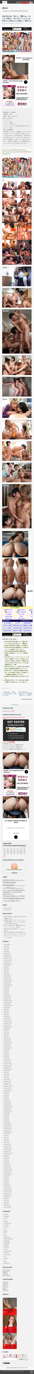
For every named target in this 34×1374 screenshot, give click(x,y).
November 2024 (8, 981)
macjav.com (5, 1282)
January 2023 (7, 1020)
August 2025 (7, 965)
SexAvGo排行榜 (6, 1275)
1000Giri (12, 880)
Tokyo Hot (6, 1253)
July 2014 (6, 1198)
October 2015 (7, 1172)
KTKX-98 (12, 892)
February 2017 (7, 1144)
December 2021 (8, 1042)
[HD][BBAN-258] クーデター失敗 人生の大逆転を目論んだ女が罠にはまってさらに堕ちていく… (17, 682)
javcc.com (21, 1371)
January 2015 (7, 1188)
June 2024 (6, 990)
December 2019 (8, 1084)
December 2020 (8, 1063)
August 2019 (7, 1091)
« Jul (4, 856)
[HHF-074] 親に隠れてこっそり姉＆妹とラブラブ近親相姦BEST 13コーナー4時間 (25, 694)
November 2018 (8, 1107)
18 (7, 851)
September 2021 (8, 1048)
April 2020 (6, 1077)
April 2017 (6, 1141)
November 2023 (8, 1002)
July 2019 (6, 1093)
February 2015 (7, 1186)
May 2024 (6, 991)
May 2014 (6, 1202)
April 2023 (6, 1014)
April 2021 (6, 1056)
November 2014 (8, 1191)
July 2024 (6, 988)
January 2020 (7, 1083)
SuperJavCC (12, 23)
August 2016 (7, 1155)
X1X (4, 901)
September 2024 (8, 984)
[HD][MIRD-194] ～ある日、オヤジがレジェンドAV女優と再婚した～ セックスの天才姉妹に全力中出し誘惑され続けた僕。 (15, 922)
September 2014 (8, 1195)
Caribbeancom (9, 882)
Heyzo (12, 888)
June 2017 (6, 1137)
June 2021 (6, 1053)
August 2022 (7, 1028)
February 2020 (7, 1081)
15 (21, 850)
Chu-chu (19, 885)
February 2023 (7, 1018)
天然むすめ (15, 901)
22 (21, 851)
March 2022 (7, 1037)
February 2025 (7, 976)
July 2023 (6, 1009)
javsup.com (5, 1283)
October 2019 (7, 1088)
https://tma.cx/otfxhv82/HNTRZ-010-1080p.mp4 (14, 150)
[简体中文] (22, 2)
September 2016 (8, 1153)
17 (4, 851)
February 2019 (7, 1102)
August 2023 (7, 1007)
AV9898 (22, 880)
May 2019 (6, 1097)
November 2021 (8, 1044)
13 (14, 850)
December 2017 (8, 1127)
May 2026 (6, 949)
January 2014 (7, 1207)
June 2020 (6, 1074)
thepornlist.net (6, 1271)
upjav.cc (5, 1288)
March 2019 (7, 1100)
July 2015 (6, 1177)
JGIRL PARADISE (8, 1239)
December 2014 (8, 1190)
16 (24, 850)
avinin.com (5, 1287)
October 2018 (7, 1109)
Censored (6, 688)
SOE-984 (18, 896)
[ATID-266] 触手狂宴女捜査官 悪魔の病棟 (15, 651)
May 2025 (6, 970)
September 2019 (8, 1090)
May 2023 (6, 1013)
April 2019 (6, 1098)
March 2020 (7, 1079)
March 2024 (7, 995)
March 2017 (7, 1142)
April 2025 (6, 972)
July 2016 (6, 1156)
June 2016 (6, 1158)
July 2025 (6, 967)
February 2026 (7, 955)
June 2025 (6, 969)
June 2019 (6, 1095)
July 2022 (6, 1030)
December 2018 (8, 1105)
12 (11, 850)
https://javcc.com (7, 711)
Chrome (15, 885)
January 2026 (7, 956)
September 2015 (8, 1174)
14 (17, 850)
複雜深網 (5, 1272)
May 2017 (6, 1139)
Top (32, 1371)
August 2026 (7, 944)
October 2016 (7, 1151)
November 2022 (8, 1023)
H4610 (4, 888)
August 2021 (7, 1049)
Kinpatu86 (6, 892)
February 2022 (7, 1039)
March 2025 (7, 974)
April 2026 (6, 951)
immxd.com (5, 1290)
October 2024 (7, 983)
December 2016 (8, 1148)
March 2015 (7, 1184)
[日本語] (31, 2)
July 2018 (6, 1114)
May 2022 (6, 1034)
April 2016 (6, 1162)
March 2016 (7, 1163)
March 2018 (7, 1121)
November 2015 (8, 1170)
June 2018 (6, 1116)
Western (21, 898)
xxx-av (7, 901)
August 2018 (7, 1112)
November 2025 (8, 960)
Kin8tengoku (20, 890)
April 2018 (6, 1119)
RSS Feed (15, 705)
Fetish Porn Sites (7, 1270)
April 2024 (6, 993)
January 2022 (7, 1041)
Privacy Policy (7, 909)
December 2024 (8, 979)
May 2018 (6, 1118)
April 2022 (6, 1035)
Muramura (6, 894)
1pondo (6, 880)
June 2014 (6, 1200)
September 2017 (8, 1132)
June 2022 (6, 1032)
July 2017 (6, 1135)
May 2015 (6, 1181)
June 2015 (6, 1179)
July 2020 (6, 1072)
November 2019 (8, 1086)
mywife (12, 894)
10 (4, 850)
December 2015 (8, 1169)
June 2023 (6, 1011)
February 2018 (7, 1123)
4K (4, 1219)
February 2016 (7, 1165)
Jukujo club (11, 890)
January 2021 (7, 1062)
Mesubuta (18, 892)
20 (14, 851)
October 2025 (7, 962)
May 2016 (6, 1160)
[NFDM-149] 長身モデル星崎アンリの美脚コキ (16, 645)
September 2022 (8, 1027)
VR (5, 1256)
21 (17, 851)
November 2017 (8, 1128)
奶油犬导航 (5, 1274)
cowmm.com (6, 1285)
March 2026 (7, 953)
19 (11, 851)
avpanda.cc (5, 1289)
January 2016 (7, 1167)
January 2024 (7, 998)
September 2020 (8, 1069)
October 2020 (7, 1067)
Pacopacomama (9, 896)
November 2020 (8, 1065)
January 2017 (7, 1146)
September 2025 (8, 963)
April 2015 (6, 1183)
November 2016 (8, 1149)
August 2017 (7, 1134)
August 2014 (7, 1197)
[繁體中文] (25, 2)
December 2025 (8, 958)
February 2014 (7, 1205)
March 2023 (7, 1016)
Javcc (5, 8)
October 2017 (7, 1130)
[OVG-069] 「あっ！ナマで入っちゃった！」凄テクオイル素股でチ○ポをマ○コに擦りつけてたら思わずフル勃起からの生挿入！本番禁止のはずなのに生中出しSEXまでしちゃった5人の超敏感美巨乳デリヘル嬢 (17, 660)
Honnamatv (17, 888)
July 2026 (6, 946)
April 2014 (6, 1204)
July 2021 (6, 1051)
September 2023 (8, 1005)
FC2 (5, 1228)
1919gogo (18, 880)
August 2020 (7, 1070)
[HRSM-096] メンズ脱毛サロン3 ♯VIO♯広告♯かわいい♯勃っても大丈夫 (9, 694)
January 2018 (7, 1125)
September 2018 (8, 1111)
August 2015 (7, 1176)
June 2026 (6, 948)
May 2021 (6, 1055)
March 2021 (7, 1058)
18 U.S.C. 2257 (7, 908)
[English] (28, 2)
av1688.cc (5, 1284)
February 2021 (7, 1060)
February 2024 (7, 997)
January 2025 (7, 977)
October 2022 (7, 1025)
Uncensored (12, 898)
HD (7, 888)
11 (7, 850)
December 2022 (8, 1021)
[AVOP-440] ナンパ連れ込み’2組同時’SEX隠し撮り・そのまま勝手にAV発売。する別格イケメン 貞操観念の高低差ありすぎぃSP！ (17, 672)
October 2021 (7, 1046)
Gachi (23, 885)
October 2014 (7, 1193)
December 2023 (8, 1000)
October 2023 (7, 1004)
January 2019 (7, 1104)
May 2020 (6, 1076)
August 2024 (7, 986)
